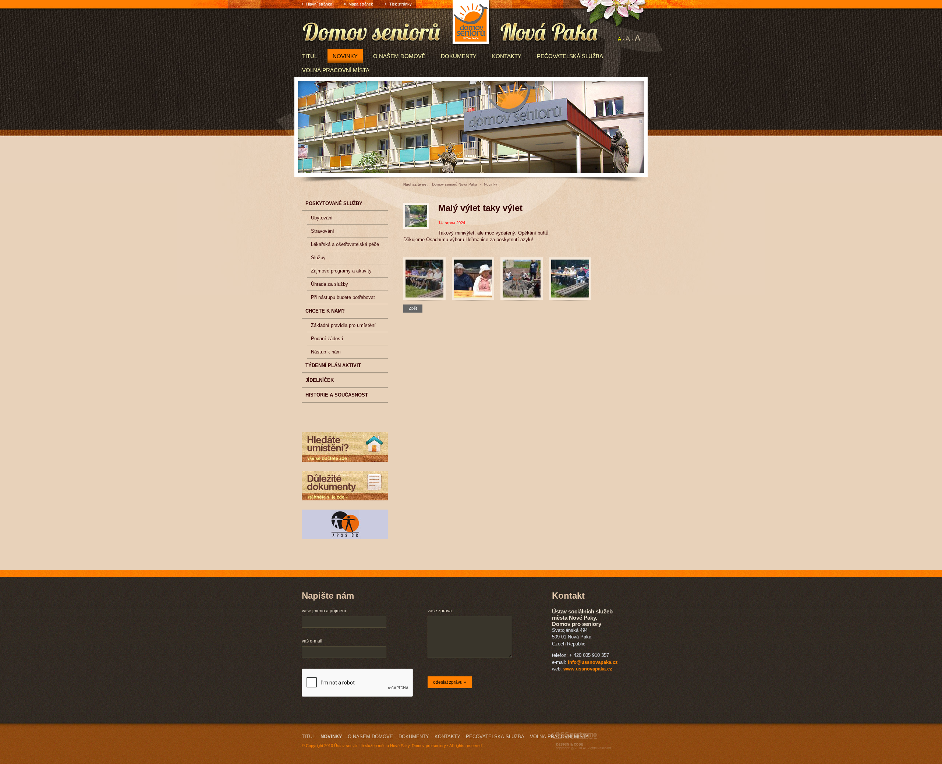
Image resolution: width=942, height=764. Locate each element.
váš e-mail (312, 641)
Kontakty (506, 56)
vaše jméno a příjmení (324, 610)
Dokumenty (459, 56)
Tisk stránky (400, 4)
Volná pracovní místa (335, 70)
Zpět (413, 308)
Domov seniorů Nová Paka (454, 184)
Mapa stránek (360, 4)
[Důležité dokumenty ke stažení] (345, 485)
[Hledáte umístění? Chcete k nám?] (345, 447)
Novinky (345, 56)
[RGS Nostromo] (580, 741)
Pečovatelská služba (570, 56)
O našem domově (399, 56)
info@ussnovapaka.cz (593, 662)
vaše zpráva (440, 610)
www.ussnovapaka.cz (587, 669)
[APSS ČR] (345, 524)
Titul (309, 56)
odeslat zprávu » (449, 682)
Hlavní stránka (319, 4)
